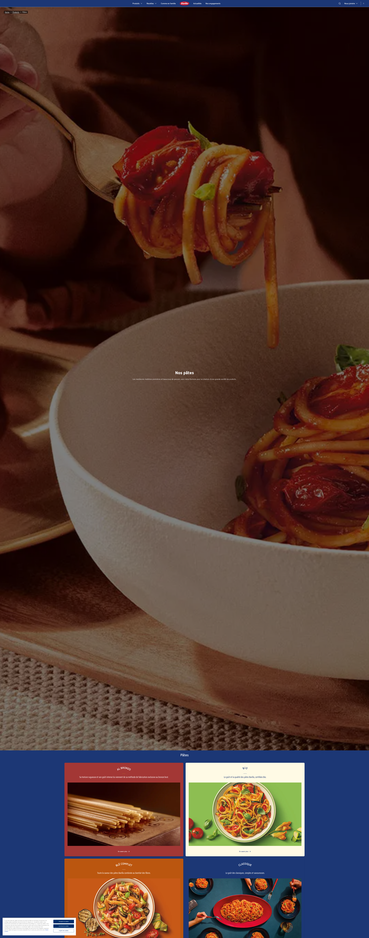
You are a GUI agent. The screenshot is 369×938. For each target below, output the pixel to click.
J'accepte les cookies (64, 921)
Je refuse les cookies (64, 926)
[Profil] (363, 3)
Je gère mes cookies (63, 930)
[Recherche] (340, 3)
